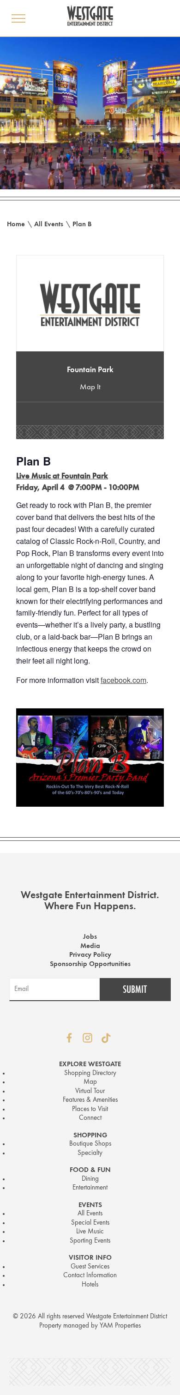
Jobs (90, 937)
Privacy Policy (90, 955)
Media (90, 946)
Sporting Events (90, 1241)
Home (16, 224)
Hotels (90, 1284)
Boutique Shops (90, 1144)
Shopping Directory (90, 1073)
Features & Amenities (90, 1100)
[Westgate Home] (90, 15)
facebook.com (123, 680)
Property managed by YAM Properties (90, 1326)
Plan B (82, 224)
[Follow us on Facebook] (69, 1038)
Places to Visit (90, 1109)
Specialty (90, 1153)
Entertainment (90, 1187)
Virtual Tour (90, 1091)
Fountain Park (90, 370)
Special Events (90, 1223)
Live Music (90, 1231)
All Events (48, 224)
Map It (90, 387)
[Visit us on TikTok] (106, 1038)
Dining (90, 1179)
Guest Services (90, 1266)
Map (90, 1082)
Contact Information (90, 1275)
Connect (90, 1118)
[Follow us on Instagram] (87, 1038)
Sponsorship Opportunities (90, 964)
